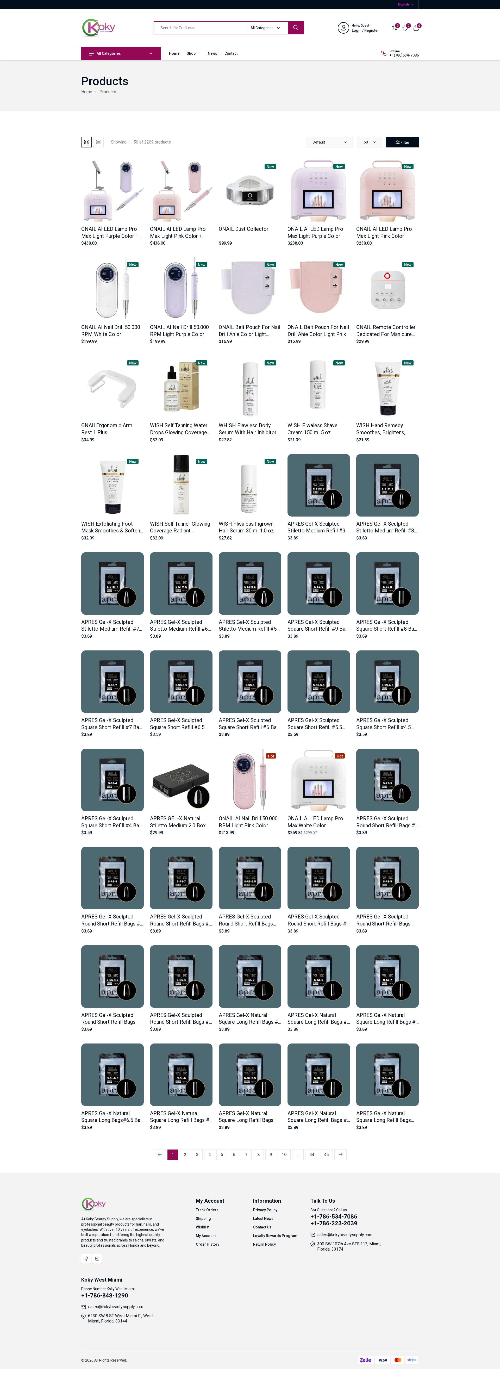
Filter (405, 142)
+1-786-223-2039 (333, 1223)
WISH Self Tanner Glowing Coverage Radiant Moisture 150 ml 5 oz (180, 531)
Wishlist (202, 1227)
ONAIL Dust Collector (243, 229)
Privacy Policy (265, 1210)
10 (284, 1154)
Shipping (203, 1218)
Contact (231, 53)
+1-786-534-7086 (333, 1216)
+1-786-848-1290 (104, 1295)
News (212, 53)
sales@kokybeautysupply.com (344, 1234)
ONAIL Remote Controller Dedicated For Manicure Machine (386, 334)
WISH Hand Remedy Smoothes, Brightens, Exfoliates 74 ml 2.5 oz (382, 432)
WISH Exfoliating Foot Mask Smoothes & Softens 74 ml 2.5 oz (112, 531)
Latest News (263, 1218)
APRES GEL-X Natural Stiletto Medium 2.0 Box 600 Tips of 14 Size (178, 825)
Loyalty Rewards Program (275, 1236)
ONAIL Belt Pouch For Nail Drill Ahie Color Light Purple (249, 334)
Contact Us (262, 1227)
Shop (191, 53)
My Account (206, 1236)
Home (174, 53)
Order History (207, 1244)
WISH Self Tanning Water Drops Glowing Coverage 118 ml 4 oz (179, 432)
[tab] (86, 142)
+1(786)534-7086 (404, 55)
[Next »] (340, 1155)
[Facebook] (86, 1259)
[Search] (296, 28)
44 (311, 1154)
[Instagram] (97, 1259)
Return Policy (264, 1244)
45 (326, 1154)
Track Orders (207, 1210)
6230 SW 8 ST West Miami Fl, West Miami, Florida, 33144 (120, 1318)
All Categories (109, 53)
